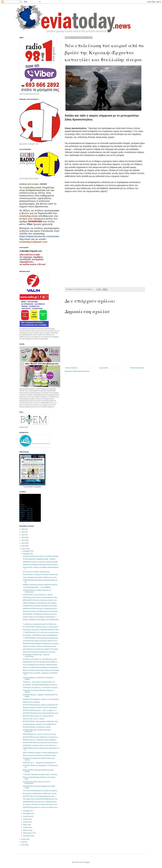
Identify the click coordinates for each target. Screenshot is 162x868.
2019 (23, 549)
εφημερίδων (38, 486)
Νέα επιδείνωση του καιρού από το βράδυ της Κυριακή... (41, 649)
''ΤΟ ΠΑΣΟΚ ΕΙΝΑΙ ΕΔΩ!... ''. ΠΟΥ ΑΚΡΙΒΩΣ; (37, 587)
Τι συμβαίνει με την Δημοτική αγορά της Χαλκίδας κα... (40, 624)
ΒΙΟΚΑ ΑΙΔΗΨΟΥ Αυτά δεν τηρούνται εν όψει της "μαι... (40, 600)
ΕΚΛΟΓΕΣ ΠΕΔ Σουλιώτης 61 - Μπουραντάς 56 (38, 716)
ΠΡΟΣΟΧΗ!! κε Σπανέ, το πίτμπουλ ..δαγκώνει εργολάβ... (41, 562)
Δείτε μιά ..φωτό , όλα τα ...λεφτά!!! (33, 719)
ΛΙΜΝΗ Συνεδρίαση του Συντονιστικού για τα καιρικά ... (40, 603)
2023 (23, 537)
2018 (23, 839)
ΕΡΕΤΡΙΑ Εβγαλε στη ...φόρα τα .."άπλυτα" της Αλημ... (40, 734)
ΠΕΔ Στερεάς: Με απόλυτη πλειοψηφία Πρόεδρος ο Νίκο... (41, 630)
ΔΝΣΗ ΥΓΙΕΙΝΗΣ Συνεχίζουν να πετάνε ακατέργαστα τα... (41, 752)
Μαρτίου (26, 830)
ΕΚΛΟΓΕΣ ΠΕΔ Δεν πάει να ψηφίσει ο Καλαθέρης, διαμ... (41, 721)
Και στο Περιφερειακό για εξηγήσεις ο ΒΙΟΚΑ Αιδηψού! (40, 665)
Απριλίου (26, 827)
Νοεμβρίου (26, 554)
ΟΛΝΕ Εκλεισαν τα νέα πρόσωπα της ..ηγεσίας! (38, 595)
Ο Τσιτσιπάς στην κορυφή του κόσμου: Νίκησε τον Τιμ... (40, 641)
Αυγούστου (27, 816)
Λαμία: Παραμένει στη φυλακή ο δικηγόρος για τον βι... (40, 577)
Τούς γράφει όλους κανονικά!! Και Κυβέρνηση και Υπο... (40, 799)
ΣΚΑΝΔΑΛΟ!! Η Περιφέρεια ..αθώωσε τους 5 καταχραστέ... (41, 699)
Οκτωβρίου (27, 811)
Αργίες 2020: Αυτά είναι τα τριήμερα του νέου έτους (39, 652)
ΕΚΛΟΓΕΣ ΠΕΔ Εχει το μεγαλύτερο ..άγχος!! (37, 727)
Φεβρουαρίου (27, 833)
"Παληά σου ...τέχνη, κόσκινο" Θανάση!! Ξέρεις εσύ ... (39, 682)
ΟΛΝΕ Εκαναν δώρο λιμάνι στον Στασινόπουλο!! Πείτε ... (40, 597)
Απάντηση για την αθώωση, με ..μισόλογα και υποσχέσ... (40, 687)
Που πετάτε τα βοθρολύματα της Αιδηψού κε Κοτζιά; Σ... (40, 790)
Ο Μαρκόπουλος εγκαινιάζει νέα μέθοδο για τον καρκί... (40, 606)
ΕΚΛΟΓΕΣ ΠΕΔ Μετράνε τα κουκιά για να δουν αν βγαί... (40, 742)
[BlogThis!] (100, 289)
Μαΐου (25, 825)
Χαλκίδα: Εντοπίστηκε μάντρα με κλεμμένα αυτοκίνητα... (40, 584)
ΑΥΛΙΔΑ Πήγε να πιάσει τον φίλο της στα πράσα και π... (40, 745)
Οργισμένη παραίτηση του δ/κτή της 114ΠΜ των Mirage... (41, 556)
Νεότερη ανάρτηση (71, 368)
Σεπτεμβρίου (27, 813)
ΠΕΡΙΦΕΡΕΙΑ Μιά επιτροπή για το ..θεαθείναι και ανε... (40, 802)
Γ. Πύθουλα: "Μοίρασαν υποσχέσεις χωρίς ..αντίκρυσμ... (40, 774)
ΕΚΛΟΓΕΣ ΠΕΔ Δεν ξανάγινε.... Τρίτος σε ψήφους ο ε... (40, 710)
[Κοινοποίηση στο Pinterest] (106, 289)
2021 (23, 543)
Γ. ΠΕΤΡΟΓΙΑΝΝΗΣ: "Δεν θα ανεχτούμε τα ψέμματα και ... (41, 638)
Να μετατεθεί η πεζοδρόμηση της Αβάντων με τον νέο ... (40, 793)
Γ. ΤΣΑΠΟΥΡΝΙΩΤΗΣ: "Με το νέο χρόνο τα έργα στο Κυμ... (41, 632)
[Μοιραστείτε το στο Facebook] (104, 289)
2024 (23, 535)
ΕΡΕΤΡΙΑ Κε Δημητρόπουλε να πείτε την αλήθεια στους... (41, 807)
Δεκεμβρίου (27, 551)
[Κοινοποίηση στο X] (102, 289)
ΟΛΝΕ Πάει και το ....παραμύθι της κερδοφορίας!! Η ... (40, 763)
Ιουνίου (25, 822)
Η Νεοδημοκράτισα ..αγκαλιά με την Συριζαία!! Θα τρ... (40, 724)
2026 (23, 529)
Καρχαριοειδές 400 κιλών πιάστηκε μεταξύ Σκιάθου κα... (40, 662)
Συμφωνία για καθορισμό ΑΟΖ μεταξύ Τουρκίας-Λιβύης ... (41, 564)
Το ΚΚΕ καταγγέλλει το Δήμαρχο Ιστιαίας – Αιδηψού (39, 559)
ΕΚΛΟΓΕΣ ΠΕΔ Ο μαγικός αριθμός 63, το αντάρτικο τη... (41, 737)
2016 (23, 842)
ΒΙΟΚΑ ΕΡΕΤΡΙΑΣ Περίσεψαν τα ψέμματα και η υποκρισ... (41, 643)
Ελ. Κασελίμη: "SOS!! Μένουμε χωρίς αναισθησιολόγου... (41, 635)
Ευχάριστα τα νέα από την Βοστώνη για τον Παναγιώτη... (41, 611)
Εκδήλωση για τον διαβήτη (31, 702)
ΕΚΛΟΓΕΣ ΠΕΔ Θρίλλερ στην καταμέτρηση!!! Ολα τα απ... (41, 713)
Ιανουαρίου (27, 836)
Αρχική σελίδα (103, 368)
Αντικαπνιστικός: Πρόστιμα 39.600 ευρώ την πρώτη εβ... (40, 574)
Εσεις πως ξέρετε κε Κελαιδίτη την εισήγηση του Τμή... (40, 755)
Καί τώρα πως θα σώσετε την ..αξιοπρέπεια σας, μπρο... (40, 659)
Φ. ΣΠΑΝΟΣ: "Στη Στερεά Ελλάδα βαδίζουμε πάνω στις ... (41, 685)
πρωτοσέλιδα (29, 486)
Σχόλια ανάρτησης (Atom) (81, 371)
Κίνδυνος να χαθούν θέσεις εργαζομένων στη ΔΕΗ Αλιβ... (41, 667)
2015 (23, 845)
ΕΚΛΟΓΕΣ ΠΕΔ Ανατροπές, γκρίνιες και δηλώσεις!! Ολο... (41, 705)
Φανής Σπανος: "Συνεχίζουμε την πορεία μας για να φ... (40, 614)
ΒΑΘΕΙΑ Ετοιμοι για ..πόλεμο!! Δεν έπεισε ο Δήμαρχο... (40, 740)
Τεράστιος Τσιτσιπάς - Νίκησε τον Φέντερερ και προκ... (40, 646)
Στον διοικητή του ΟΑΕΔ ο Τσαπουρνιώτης (36, 572)
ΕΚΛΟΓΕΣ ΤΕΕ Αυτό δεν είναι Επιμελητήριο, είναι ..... (39, 796)
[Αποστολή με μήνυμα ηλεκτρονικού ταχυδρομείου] (97, 289)
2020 (23, 546)
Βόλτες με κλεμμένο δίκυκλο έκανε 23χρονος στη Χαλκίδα (41, 670)
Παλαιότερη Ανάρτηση (137, 368)
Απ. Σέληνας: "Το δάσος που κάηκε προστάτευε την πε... (40, 804)
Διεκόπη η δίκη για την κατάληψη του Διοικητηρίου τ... (40, 617)
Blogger (87, 862)
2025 (23, 532)
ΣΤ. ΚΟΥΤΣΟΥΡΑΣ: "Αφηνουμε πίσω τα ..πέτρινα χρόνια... (41, 627)
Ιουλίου (25, 819)
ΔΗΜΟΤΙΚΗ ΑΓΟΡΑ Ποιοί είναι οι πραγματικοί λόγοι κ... (40, 608)
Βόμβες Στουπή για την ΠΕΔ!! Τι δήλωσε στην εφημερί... (40, 707)
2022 (23, 540)
